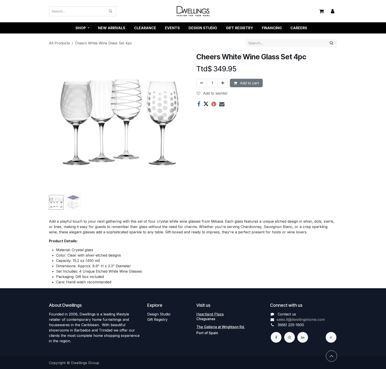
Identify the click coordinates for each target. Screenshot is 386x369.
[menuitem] (111, 27)
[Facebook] (198, 104)
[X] (206, 104)
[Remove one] (201, 83)
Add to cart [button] (249, 83)
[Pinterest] (214, 104)
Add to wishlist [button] (214, 93)
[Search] (110, 11)
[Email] (221, 104)
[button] (56, 122)
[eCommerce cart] (321, 11)
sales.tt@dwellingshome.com (301, 319)
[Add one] (223, 83)
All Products (59, 43)
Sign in (332, 11)
